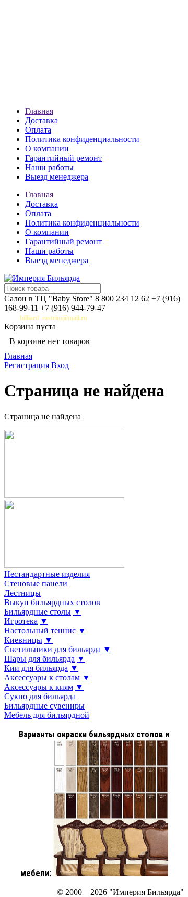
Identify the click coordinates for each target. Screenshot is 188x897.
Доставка (41, 120)
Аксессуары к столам (42, 677)
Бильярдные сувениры (44, 705)
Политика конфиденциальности (82, 139)
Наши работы (49, 167)
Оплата (38, 129)
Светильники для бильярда (52, 649)
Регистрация (26, 365)
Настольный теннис (40, 630)
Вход (60, 365)
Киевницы (23, 639)
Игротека (21, 621)
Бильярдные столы (37, 611)
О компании (47, 148)
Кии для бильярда (36, 668)
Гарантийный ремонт (63, 158)
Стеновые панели (35, 583)
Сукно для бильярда (40, 696)
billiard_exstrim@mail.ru (53, 318)
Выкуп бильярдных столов (52, 602)
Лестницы (22, 592)
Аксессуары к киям (38, 686)
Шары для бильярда (39, 658)
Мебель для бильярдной (46, 715)
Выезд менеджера (56, 176)
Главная (39, 111)
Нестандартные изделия (47, 574)
